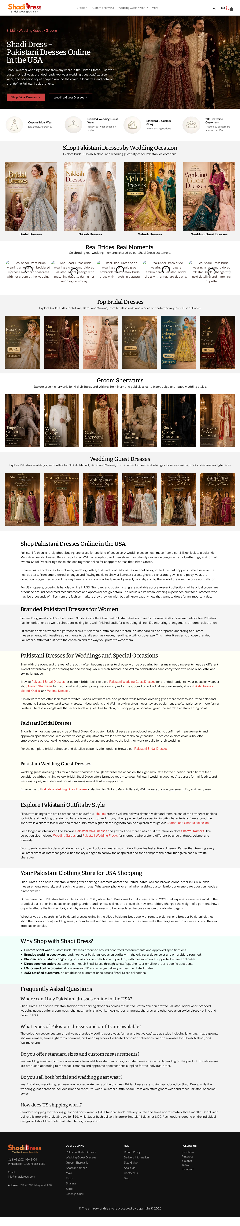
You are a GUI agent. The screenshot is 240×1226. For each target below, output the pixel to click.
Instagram (188, 1169)
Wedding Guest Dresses (209, 234)
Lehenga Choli (74, 1193)
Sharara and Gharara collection (188, 822)
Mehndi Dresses (150, 234)
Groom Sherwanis (40, 686)
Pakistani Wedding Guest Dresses (132, 681)
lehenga (100, 813)
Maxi (69, 1173)
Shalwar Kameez (192, 831)
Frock (69, 1178)
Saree (69, 1188)
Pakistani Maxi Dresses (91, 831)
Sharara (71, 1183)
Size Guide (131, 1162)
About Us (129, 1167)
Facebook (188, 1152)
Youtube (187, 1160)
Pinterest (187, 1156)
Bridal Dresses (31, 234)
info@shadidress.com (21, 1176)
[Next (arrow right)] (4, 1224)
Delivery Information (136, 1157)
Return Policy (132, 1152)
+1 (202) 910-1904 (25, 1159)
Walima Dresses (58, 690)
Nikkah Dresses (90, 234)
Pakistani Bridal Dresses (48, 681)
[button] (227, 8)
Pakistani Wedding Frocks (100, 835)
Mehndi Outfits (30, 690)
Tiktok (185, 1165)
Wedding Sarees (64, 835)
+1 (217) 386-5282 (33, 1163)
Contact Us (131, 1173)
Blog (126, 1178)
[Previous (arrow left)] (1, 1224)
